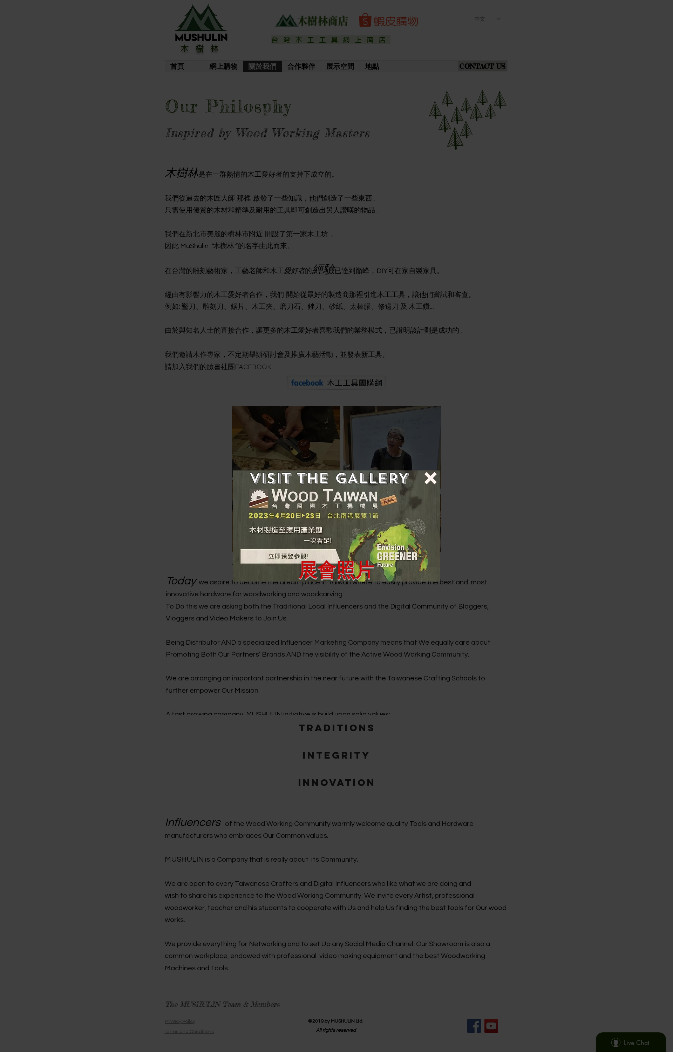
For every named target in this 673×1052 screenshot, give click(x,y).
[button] (430, 478)
